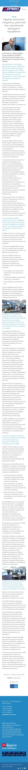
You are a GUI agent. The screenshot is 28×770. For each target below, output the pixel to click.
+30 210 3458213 (7, 712)
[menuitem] (22, 9)
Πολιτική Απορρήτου (7, 727)
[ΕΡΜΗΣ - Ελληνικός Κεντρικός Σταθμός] (11, 9)
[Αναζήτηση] (22, 9)
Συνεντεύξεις (17, 678)
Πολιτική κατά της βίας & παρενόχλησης (13, 734)
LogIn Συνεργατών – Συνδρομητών (11, 725)
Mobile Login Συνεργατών (14, 1)
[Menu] (25, 9)
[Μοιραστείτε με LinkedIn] (16, 686)
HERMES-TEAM (20, 674)
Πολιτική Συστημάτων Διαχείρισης (11, 729)
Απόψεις (14, 17)
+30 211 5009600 (7, 710)
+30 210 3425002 (14, 5)
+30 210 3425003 (7, 708)
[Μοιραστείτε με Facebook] (12, 686)
